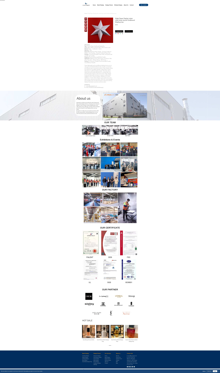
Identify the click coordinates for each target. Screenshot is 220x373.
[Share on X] (122, 33)
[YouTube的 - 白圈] (130, 366)
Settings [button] (204, 371)
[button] (119, 31)
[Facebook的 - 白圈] (127, 366)
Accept (215, 371)
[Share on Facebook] (116, 33)
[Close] (218, 371)
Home (86, 13)
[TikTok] (129, 366)
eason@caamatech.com (132, 355)
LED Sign (95, 364)
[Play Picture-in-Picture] (143, 116)
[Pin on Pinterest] (118, 33)
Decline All (209, 371)
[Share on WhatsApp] (120, 33)
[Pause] (104, 116)
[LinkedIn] (132, 366)
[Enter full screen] (145, 116)
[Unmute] (106, 116)
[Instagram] (134, 366)
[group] (110, 334)
